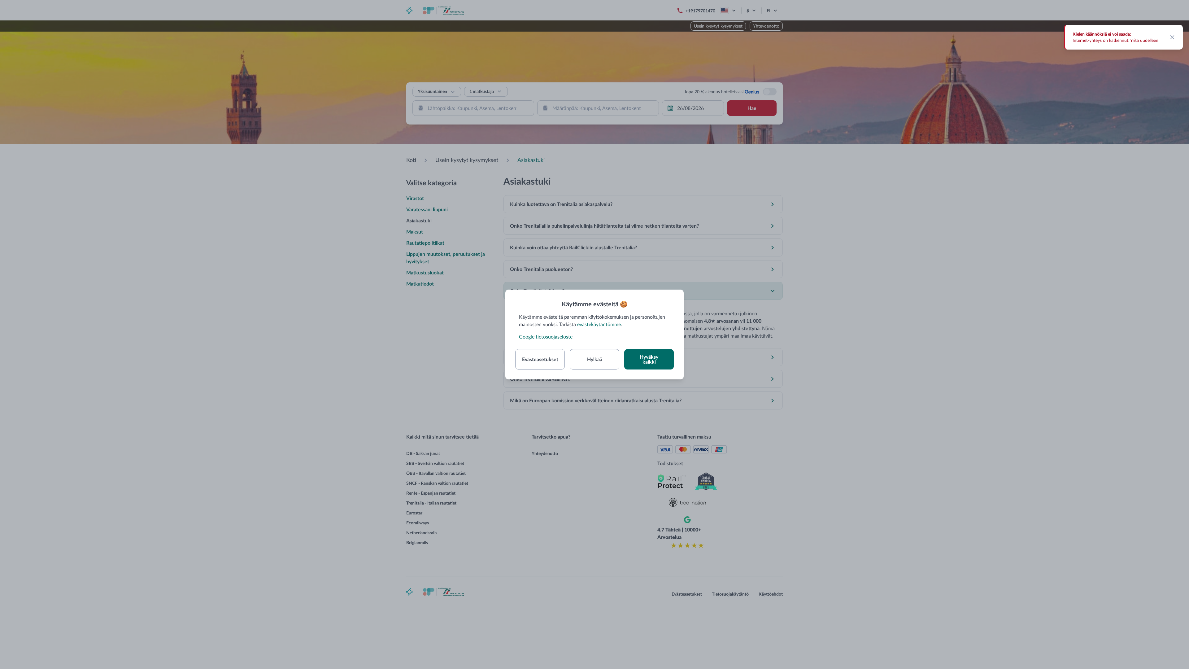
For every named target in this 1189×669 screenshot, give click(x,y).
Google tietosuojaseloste (546, 336)
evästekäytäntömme (599, 324)
